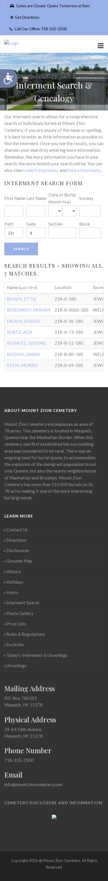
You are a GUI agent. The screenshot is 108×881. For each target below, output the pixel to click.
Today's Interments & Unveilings (37, 655)
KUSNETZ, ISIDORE (26, 343)
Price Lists (16, 623)
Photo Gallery (19, 613)
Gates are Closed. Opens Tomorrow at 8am (52, 5)
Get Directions (26, 17)
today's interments (41, 170)
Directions (16, 540)
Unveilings (16, 665)
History (13, 571)
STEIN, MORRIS (22, 365)
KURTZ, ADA (19, 332)
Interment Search (22, 602)
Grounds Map (19, 560)
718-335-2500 (19, 760)
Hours (12, 592)
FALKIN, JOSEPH (23, 321)
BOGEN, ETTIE (21, 298)
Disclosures (17, 550)
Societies (15, 644)
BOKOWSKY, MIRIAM (28, 309)
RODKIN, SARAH (23, 354)
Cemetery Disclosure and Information (53, 802)
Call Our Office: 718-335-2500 (40, 29)
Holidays (14, 581)
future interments (84, 170)
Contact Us (17, 529)
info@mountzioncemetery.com (33, 784)
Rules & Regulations (25, 634)
